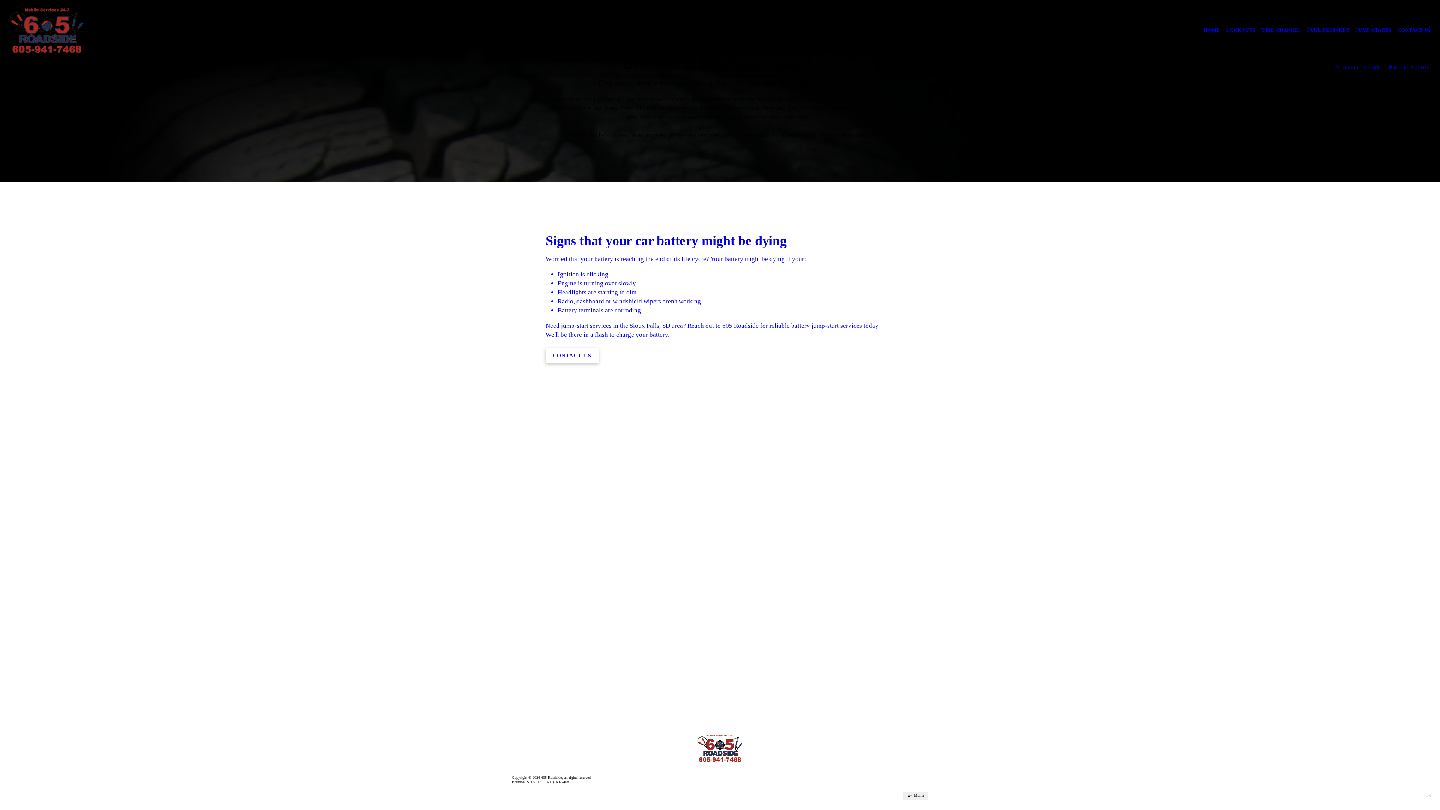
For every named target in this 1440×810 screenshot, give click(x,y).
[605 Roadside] (47, 30)
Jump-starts (1374, 30)
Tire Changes (1281, 30)
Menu (918, 795)
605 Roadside (1412, 67)
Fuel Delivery (1328, 30)
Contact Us (1414, 30)
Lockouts (1241, 30)
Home (1212, 30)
